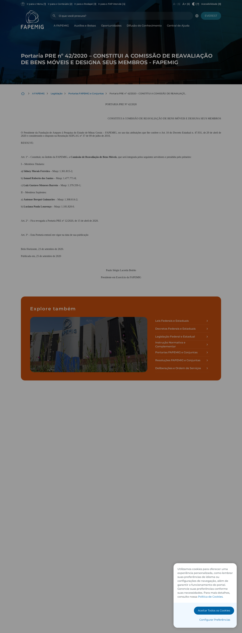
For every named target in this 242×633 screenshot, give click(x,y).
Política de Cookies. (210, 596)
